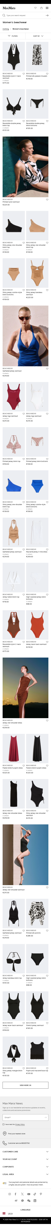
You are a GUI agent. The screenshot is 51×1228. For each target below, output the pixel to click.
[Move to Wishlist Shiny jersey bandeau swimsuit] (47, 290)
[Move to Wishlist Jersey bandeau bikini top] (23, 976)
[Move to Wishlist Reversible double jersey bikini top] (23, 121)
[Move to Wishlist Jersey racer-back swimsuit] (47, 642)
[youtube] (28, 1194)
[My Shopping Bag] (41, 8)
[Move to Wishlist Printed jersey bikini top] (23, 459)
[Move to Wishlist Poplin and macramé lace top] (47, 1068)
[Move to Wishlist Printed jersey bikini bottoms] (47, 459)
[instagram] (9, 1194)
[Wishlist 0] (35, 8)
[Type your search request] (47, 15)
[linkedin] (34, 1200)
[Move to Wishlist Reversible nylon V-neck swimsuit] (23, 74)
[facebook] (16, 1194)
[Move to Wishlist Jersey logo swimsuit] (23, 414)
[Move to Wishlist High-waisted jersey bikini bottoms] (47, 595)
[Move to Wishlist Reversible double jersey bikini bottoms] (47, 121)
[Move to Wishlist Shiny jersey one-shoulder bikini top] (23, 243)
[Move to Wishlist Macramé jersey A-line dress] (47, 549)
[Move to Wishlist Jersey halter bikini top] (23, 595)
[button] (13, 36)
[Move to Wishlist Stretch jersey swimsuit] (47, 1023)
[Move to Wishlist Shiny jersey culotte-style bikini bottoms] (23, 290)
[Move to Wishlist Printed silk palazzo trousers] (47, 74)
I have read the (15, 1124)
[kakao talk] (22, 1200)
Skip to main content (10, 1)
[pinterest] (41, 1194)
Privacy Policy (20, 1124)
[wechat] (28, 1200)
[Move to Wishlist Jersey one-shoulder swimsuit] (47, 887)
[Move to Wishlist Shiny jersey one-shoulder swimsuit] (47, 811)
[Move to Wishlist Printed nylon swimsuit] (47, 200)
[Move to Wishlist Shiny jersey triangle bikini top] (23, 1068)
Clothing (6, 29)
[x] (22, 1194)
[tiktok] (34, 1194)
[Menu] (47, 8)
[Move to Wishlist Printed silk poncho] (47, 931)
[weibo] (16, 1200)
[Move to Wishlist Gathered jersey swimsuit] (47, 369)
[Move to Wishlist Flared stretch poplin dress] (23, 766)
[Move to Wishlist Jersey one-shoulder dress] (47, 720)
